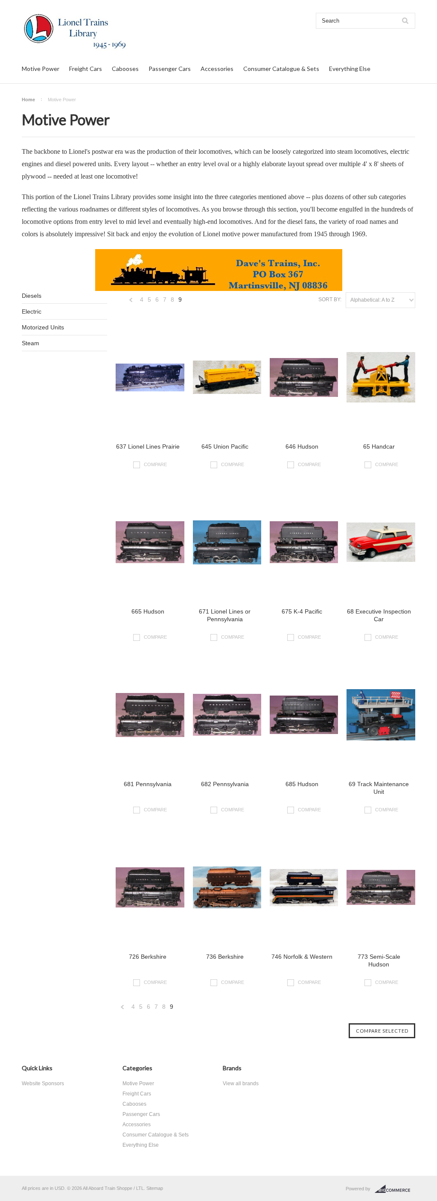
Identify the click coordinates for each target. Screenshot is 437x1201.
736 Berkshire (225, 956)
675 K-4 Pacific (302, 611)
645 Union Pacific (224, 446)
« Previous (131, 301)
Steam (30, 343)
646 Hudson (302, 446)
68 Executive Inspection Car (379, 615)
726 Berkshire (147, 956)
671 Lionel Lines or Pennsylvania (225, 615)
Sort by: (329, 299)
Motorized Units (43, 327)
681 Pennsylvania (148, 784)
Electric (31, 311)
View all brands (241, 1083)
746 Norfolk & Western (301, 956)
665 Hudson (147, 611)
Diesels (31, 295)
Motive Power (40, 68)
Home (28, 99)
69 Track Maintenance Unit (379, 788)
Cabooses (125, 68)
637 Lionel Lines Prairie (148, 446)
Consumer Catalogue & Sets (281, 68)
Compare (155, 464)
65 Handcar (379, 446)
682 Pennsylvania (225, 784)
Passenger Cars (170, 68)
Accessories (217, 68)
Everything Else (349, 68)
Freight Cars (85, 68)
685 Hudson (302, 784)
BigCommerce (395, 1189)
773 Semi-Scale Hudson (379, 960)
